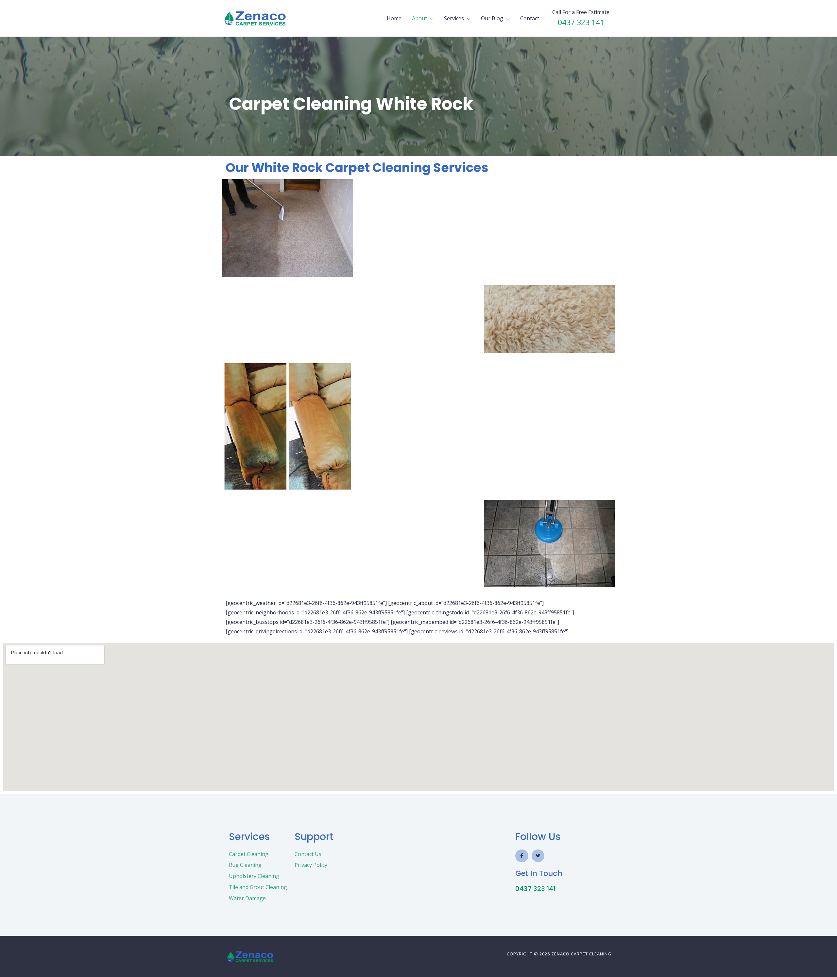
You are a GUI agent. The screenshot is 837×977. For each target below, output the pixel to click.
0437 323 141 (535, 888)
